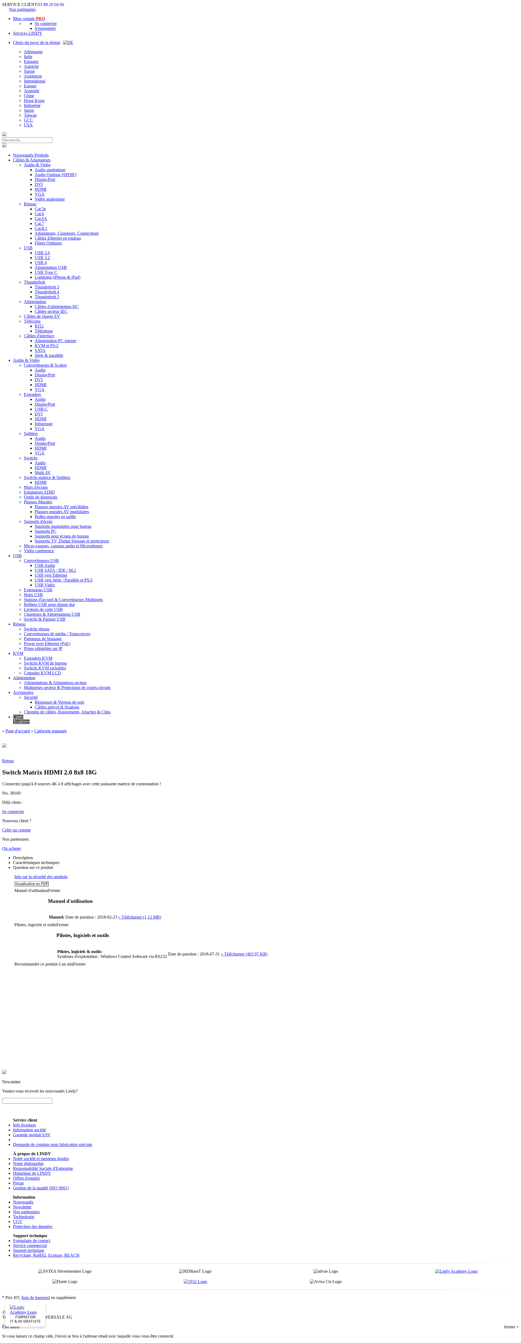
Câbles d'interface (39, 336)
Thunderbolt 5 (47, 296)
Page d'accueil (17, 731)
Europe (30, 86)
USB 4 (41, 262)
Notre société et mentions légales (41, 1158)
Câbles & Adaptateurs (31, 160)
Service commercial (30, 1245)
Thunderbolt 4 (47, 292)
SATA (40, 350)
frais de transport (35, 1297)
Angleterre (33, 76)
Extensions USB (38, 590)
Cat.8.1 (41, 228)
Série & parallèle (49, 355)
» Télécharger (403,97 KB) (244, 954)
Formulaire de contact (31, 1240)
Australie (31, 90)
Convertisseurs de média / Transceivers (57, 633)
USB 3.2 (42, 257)
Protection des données (32, 1226)
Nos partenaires (22, 9)
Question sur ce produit (33, 867)
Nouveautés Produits (31, 155)
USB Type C (46, 272)
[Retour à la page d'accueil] (4, 134)
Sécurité (31, 697)
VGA (40, 194)
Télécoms (32, 321)
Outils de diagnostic (41, 497)
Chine (29, 95)
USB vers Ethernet (51, 575)
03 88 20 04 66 (51, 4)
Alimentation (35, 301)
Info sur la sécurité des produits (41, 876)
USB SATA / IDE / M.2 (55, 570)
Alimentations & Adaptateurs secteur (55, 682)
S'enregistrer (45, 28)
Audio (40, 370)
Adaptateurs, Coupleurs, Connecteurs (67, 233)
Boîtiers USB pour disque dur (49, 604)
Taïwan (30, 115)
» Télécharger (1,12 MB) (139, 917)
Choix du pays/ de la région (36, 42)
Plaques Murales (38, 502)
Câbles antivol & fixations (57, 707)
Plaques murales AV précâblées (61, 506)
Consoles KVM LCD (42, 673)
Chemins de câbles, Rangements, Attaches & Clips (67, 712)
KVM (18, 653)
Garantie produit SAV (31, 1134)
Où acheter (11, 848)
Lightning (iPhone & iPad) (57, 277)
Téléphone (44, 331)
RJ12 (39, 326)
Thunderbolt (34, 282)
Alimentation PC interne (55, 340)
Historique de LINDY (32, 1173)
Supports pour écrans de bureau (62, 536)
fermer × (511, 1327)
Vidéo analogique (50, 199)
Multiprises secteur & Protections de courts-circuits (67, 687)
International (34, 81)
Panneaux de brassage (43, 638)
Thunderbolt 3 (47, 287)
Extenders (32, 394)
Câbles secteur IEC (51, 311)
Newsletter (22, 1207)
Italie (28, 56)
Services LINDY (27, 33)
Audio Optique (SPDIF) (55, 174)
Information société (29, 1130)
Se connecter (46, 23)
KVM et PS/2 (46, 345)
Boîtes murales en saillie (55, 516)
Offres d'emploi (26, 1178)
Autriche (31, 66)
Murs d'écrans (36, 487)
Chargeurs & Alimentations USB (52, 614)
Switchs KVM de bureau (45, 663)
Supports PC (45, 531)
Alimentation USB (51, 267)
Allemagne (33, 51)
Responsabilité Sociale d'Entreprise (43, 1168)
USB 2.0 (42, 252)
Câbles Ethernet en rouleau (58, 238)
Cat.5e (40, 209)
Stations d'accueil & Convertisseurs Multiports (63, 599)
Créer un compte (16, 830)
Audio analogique (50, 169)
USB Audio (45, 565)
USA (28, 125)
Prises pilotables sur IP (43, 648)
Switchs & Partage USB (44, 619)
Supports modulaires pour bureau (63, 526)
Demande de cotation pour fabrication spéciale (52, 1144)
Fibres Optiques (48, 243)
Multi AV (43, 472)
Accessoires (23, 692)
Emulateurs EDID (39, 492)
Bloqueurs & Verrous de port (59, 702)
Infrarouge (44, 423)
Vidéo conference (39, 550)
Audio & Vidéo (37, 165)
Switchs (30, 458)
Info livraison (24, 1125)
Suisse (29, 71)
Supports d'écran (38, 521)
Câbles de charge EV (42, 316)
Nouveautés (23, 1202)
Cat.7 (39, 223)
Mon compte (29, 18)
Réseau (30, 204)
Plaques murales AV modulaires (62, 511)
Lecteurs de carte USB (43, 609)
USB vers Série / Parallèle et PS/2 (64, 580)
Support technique (28, 1250)
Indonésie (32, 105)
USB (28, 248)
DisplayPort (45, 179)
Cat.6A (41, 218)
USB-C (41, 409)
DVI (39, 184)
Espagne (31, 61)
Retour (8, 760)
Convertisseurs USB (41, 560)
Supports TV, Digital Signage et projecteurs (72, 541)
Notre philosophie (28, 1163)
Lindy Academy (21, 719)
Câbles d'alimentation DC (57, 306)
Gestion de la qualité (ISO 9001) (41, 1188)
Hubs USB (33, 594)
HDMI (40, 189)
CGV (18, 1221)
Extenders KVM (38, 658)
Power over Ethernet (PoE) (47, 643)
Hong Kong (34, 100)
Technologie (23, 1216)
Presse (18, 1183)
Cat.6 (39, 213)
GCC (28, 120)
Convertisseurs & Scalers (45, 365)
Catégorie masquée (50, 731)
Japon (29, 110)
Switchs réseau (36, 629)
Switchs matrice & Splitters (47, 477)
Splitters (31, 433)
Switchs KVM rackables (45, 668)
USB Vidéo (45, 585)
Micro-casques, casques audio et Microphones (63, 546)
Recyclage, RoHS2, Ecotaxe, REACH (46, 1255)
